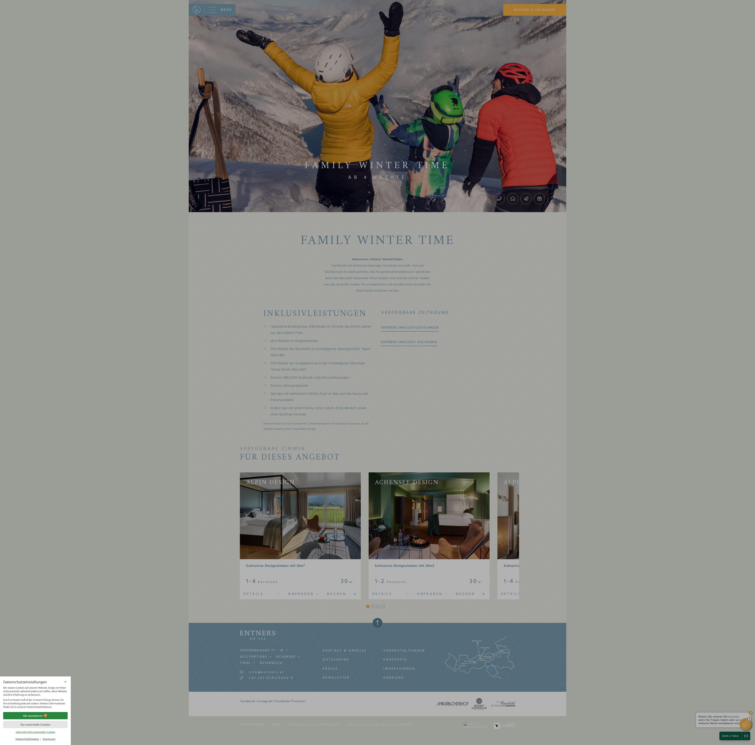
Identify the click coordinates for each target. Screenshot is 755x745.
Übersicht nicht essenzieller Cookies (35, 732)
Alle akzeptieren (33, 715)
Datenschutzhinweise (27, 739)
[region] (35, 697)
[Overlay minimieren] (65, 681)
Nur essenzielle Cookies (35, 724)
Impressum (49, 739)
